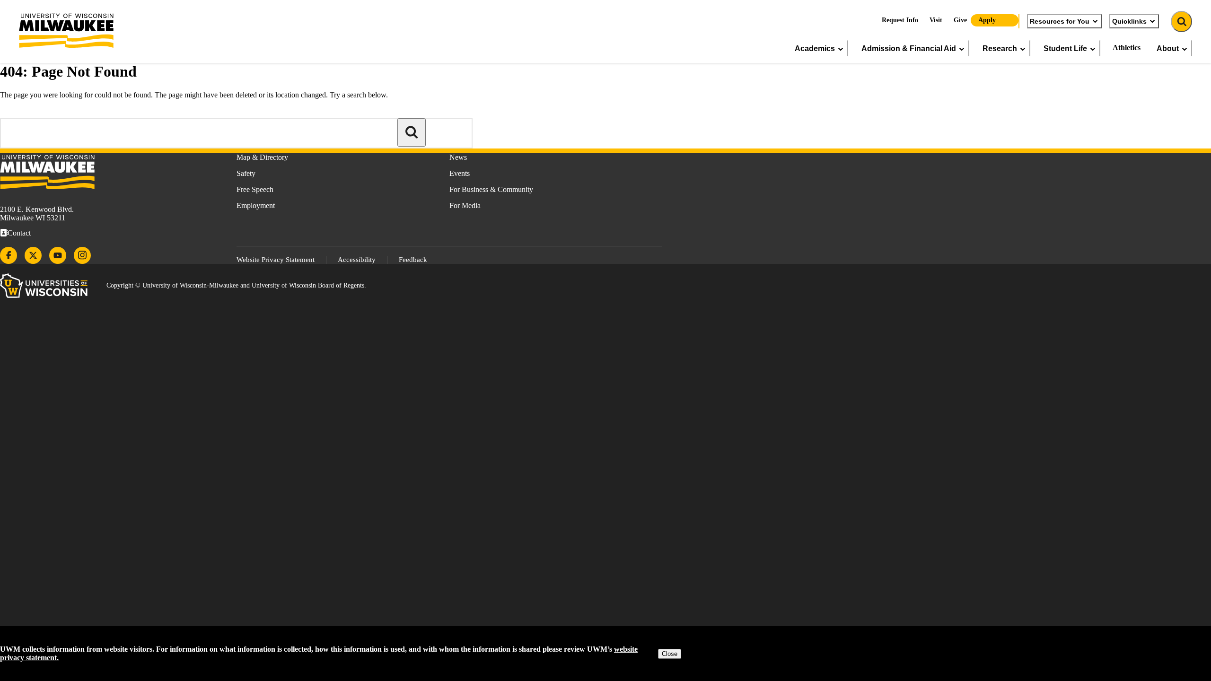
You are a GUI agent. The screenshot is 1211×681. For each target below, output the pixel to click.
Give (960, 20)
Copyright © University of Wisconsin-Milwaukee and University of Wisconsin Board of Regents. (236, 285)
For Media (465, 205)
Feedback (413, 259)
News (458, 157)
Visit (936, 20)
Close (669, 653)
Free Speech (255, 189)
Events (459, 173)
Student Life (1065, 48)
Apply (987, 20)
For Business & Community (491, 189)
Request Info (900, 20)
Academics (815, 48)
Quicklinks (1129, 21)
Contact (19, 233)
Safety (246, 173)
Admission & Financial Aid (908, 48)
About (1168, 48)
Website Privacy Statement (276, 259)
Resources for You (1059, 21)
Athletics (1127, 47)
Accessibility (357, 259)
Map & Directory (262, 157)
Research (1000, 48)
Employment (256, 205)
